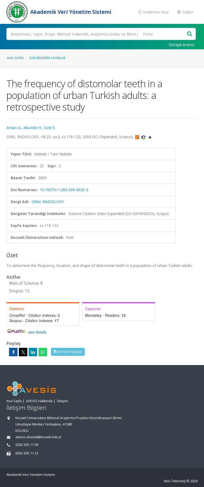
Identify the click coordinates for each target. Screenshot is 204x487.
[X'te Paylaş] (23, 352)
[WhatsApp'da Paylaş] (43, 352)
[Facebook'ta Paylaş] (13, 352)
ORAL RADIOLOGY (48, 201)
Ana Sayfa (15, 58)
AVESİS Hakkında (39, 401)
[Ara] (190, 34)
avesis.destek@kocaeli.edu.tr (38, 437)
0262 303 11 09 (26, 444)
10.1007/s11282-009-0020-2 (64, 189)
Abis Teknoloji (175, 481)
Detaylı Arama (181, 44)
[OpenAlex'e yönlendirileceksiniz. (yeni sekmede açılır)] (150, 136)
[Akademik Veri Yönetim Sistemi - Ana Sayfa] (17, 12)
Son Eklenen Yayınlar (47, 58)
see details (37, 332)
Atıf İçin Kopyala (69, 351)
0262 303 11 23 (26, 453)
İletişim (62, 401)
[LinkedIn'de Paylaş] (33, 352)
